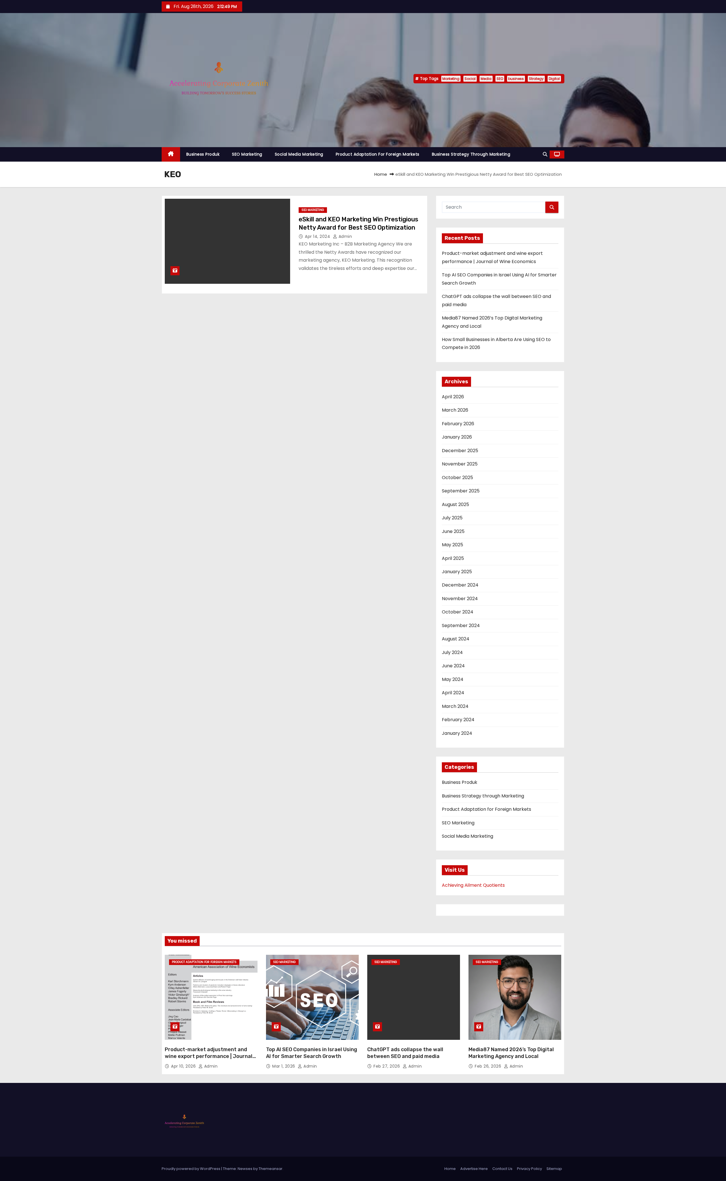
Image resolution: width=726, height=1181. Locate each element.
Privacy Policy (529, 1168)
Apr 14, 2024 (318, 236)
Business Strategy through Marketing (471, 154)
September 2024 (461, 625)
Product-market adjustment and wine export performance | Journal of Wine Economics (208, 1056)
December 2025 (460, 450)
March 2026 (455, 410)
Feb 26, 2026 (489, 1066)
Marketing (450, 78)
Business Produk (203, 154)
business (516, 78)
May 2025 (452, 544)
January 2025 (457, 571)
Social (470, 78)
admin (344, 236)
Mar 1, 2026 (284, 1066)
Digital (554, 78)
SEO (500, 78)
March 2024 (455, 706)
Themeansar (270, 1168)
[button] (545, 154)
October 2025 (457, 477)
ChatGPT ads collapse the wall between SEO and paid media (405, 1052)
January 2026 (457, 437)
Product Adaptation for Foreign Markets (377, 154)
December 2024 (460, 585)
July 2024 (452, 652)
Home (380, 174)
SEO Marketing (247, 154)
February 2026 (458, 423)
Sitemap (554, 1168)
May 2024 (452, 679)
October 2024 (457, 612)
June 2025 (453, 531)
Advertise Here (474, 1168)
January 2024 (457, 733)
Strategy (536, 78)
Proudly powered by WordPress (191, 1168)
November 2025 (460, 464)
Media (486, 78)
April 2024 (453, 692)
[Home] (171, 154)
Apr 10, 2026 (184, 1066)
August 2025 (455, 504)
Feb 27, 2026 (387, 1066)
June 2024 (453, 666)
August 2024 (455, 639)
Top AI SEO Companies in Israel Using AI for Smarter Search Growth (311, 1052)
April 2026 (453, 396)
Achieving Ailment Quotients (473, 885)
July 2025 (452, 518)
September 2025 (461, 491)
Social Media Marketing (299, 154)
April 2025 (453, 558)
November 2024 (460, 598)
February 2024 (458, 719)
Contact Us (502, 1168)
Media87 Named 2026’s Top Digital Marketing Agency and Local (511, 1052)
